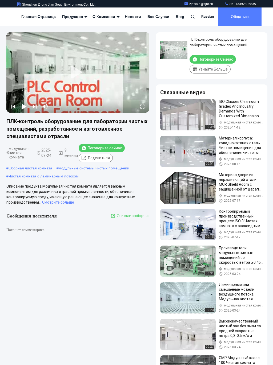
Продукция (73, 16)
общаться (240, 16)
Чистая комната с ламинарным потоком (44, 176)
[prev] (13, 106)
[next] (34, 106)
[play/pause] (24, 106)
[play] (78, 72)
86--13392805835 (242, 4)
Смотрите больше (58, 202)
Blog (180, 16)
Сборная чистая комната (30, 168)
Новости (133, 16)
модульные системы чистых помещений (94, 168)
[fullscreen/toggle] (142, 106)
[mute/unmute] (45, 106)
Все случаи (158, 16)
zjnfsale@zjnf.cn (201, 4)
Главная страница (38, 16)
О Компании (104, 16)
